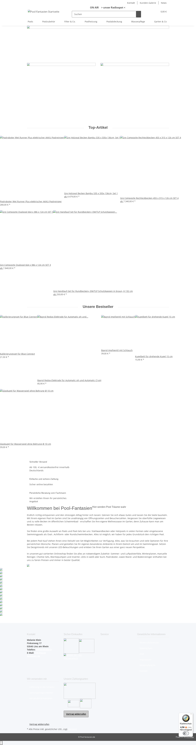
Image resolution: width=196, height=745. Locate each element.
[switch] (186, 733)
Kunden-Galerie (148, 2)
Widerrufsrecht (147, 665)
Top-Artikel (98, 127)
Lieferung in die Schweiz (42, 687)
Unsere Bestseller (98, 307)
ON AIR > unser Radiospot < (106, 7)
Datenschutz (146, 648)
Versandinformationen (41, 698)
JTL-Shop (190, 737)
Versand (72, 729)
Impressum (145, 659)
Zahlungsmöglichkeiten (41, 692)
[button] (150, 11)
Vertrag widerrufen (76, 714)
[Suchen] (138, 14)
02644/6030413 (43, 649)
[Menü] (191, 714)
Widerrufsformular (149, 642)
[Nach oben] (1, 743)
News (164, 2)
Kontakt (131, 2)
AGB (142, 653)
